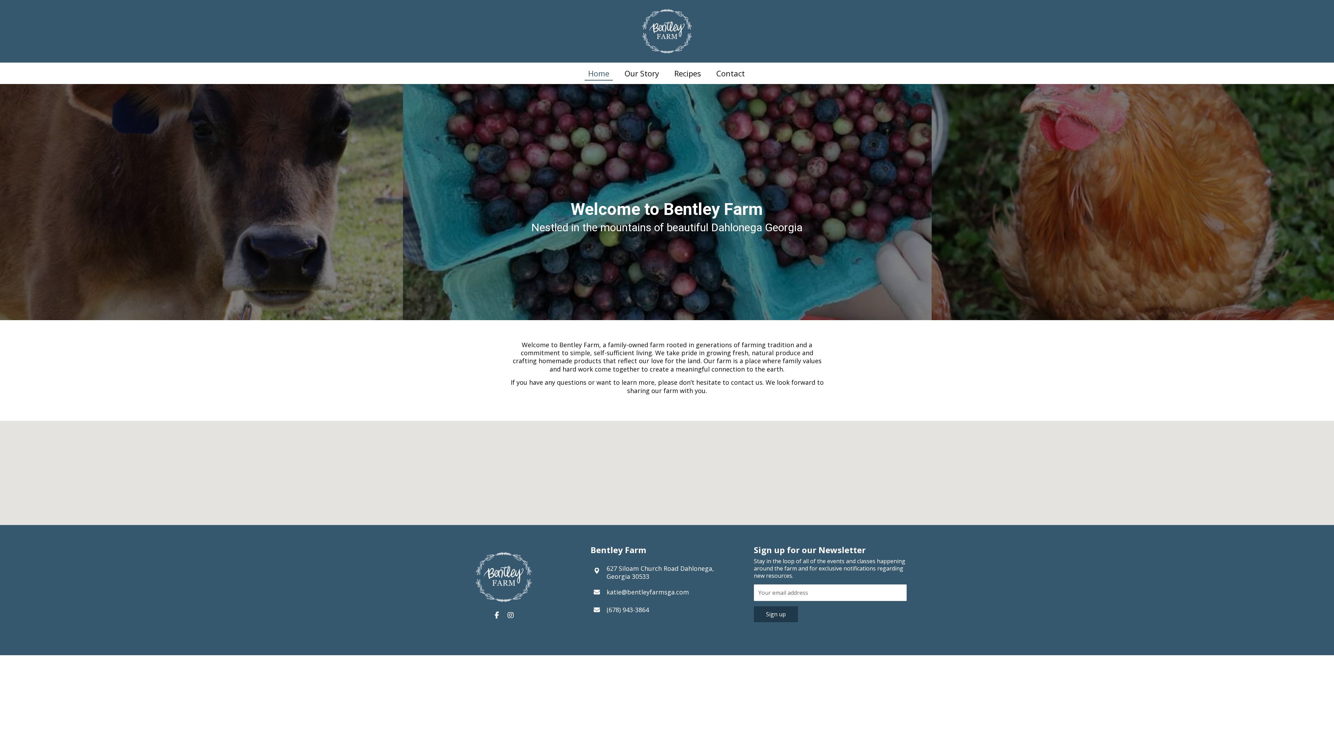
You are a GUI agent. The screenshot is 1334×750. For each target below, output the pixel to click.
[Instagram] (511, 615)
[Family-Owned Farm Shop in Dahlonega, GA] (667, 31)
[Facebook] (497, 615)
